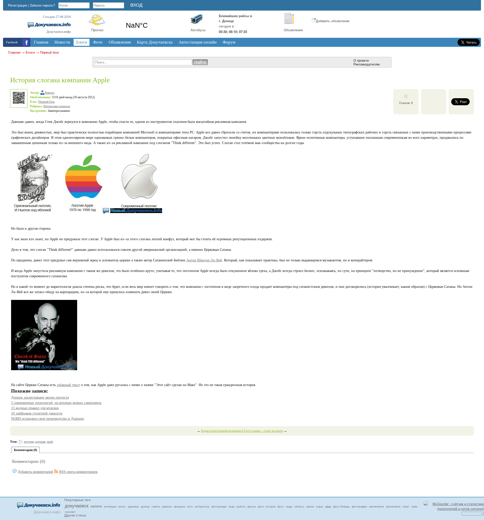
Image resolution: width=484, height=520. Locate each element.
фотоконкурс (219, 506)
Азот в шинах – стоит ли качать (263, 431)
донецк (145, 506)
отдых (319, 506)
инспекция (110, 506)
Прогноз (97, 29)
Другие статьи (75, 515)
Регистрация (17, 5)
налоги (96, 505)
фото (281, 506)
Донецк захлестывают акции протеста (40, 397)
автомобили (376, 506)
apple (50, 441)
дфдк (328, 506)
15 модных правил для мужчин (35, 408)
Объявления (293, 29)
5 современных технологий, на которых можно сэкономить (56, 403)
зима (414, 506)
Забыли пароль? (42, 5)
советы (156, 506)
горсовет (70, 511)
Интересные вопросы (56, 106)
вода (232, 506)
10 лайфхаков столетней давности (37, 413)
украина (167, 506)
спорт (406, 506)
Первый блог (49, 52)
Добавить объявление (332, 20)
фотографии (359, 506)
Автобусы (198, 29)
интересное (202, 506)
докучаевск (76, 505)
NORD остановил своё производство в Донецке (47, 419)
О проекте (361, 60)
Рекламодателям (366, 64)
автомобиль (393, 506)
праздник (179, 506)
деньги (252, 506)
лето (190, 506)
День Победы (341, 506)
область (299, 506)
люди (289, 506)
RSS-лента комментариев (78, 472)
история (40, 441)
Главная (14, 52)
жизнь (122, 506)
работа (241, 506)
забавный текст (68, 385)
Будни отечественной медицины (221, 431)
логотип (29, 441)
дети (261, 506)
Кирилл (49, 92)
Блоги (30, 52)
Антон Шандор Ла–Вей (204, 260)
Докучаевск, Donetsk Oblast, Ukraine (153, 25)
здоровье (133, 506)
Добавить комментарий (35, 472)
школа (310, 506)
